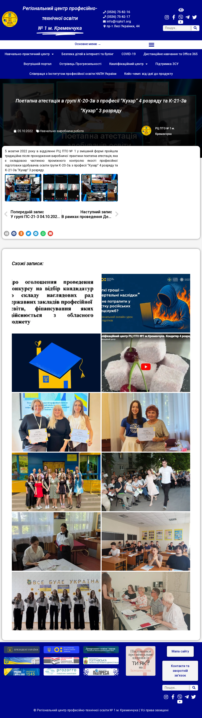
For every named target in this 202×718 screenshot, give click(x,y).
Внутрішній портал (37, 64)
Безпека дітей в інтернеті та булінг (88, 54)
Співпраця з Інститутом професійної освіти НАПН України (72, 74)
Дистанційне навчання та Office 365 (170, 54)
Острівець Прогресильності (80, 64)
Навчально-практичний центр (27, 54)
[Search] (195, 28)
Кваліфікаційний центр (126, 64)
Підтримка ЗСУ (167, 64)
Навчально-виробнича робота (62, 131)
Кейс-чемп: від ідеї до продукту (148, 74)
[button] (151, 44)
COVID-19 (129, 54)
